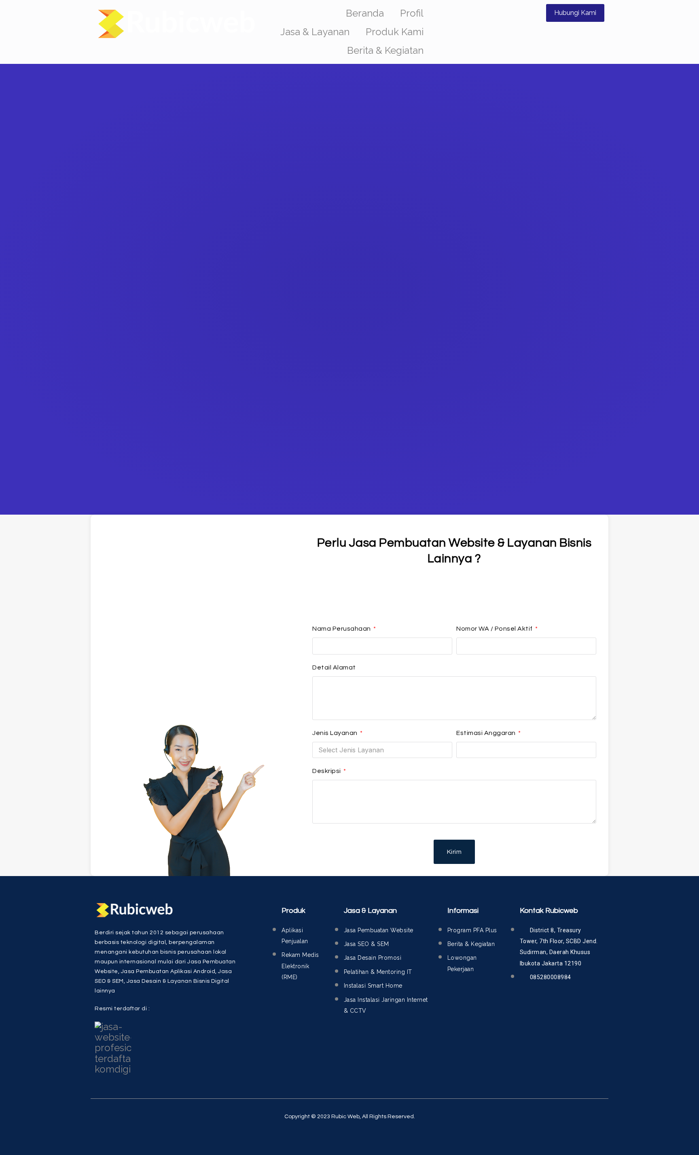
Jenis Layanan (335, 733)
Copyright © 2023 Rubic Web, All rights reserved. (349, 1116)
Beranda (365, 13)
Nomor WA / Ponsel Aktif (495, 628)
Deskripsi (327, 771)
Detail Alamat (334, 667)
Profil (412, 13)
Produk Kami (395, 32)
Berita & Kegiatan (385, 50)
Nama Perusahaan (342, 628)
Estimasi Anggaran (486, 733)
